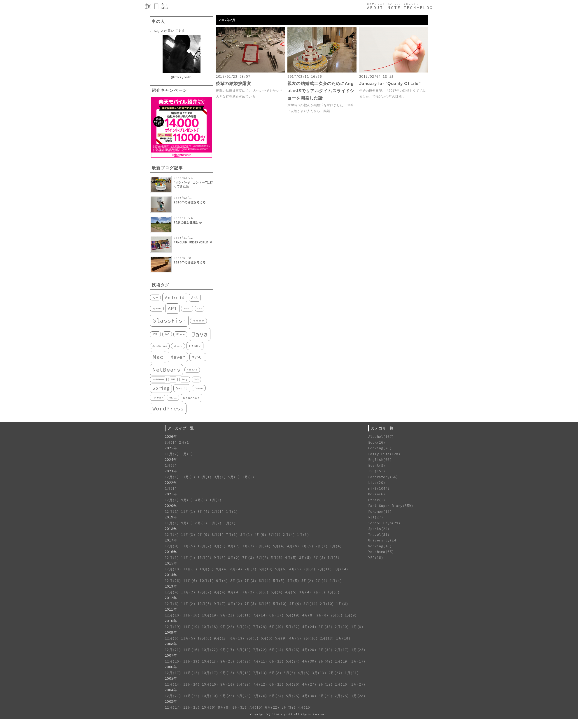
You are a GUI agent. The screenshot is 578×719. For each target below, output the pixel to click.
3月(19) (326, 684)
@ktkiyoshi (181, 77)
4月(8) (293, 546)
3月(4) (305, 592)
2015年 (171, 563)
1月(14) (341, 569)
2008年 (171, 644)
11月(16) (191, 650)
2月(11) (325, 569)
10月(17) (210, 673)
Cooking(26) (380, 448)
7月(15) (256, 707)
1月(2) (171, 465)
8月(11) (244, 615)
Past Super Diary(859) (390, 506)
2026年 (171, 436)
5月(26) (293, 650)
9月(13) (221, 638)
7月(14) (260, 615)
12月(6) (172, 604)
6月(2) (262, 557)
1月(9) (351, 615)
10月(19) (210, 615)
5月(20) (293, 684)
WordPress (168, 408)
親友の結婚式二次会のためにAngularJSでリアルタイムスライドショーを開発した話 (320, 90)
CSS (199, 308)
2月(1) (185, 442)
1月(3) (216, 500)
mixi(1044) (379, 488)
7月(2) (248, 592)
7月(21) (260, 661)
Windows (191, 398)
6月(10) (266, 569)
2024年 (171, 459)
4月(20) (309, 650)
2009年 (171, 632)
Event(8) (376, 465)
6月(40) (276, 627)
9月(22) (227, 627)
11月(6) (190, 580)
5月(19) (293, 615)
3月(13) (319, 673)
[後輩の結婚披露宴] (250, 71)
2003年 (171, 701)
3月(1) (171, 442)
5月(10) (280, 604)
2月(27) (336, 673)
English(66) (380, 459)
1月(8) (342, 604)
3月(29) (326, 696)
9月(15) (227, 673)
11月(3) (188, 534)
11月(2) (172, 454)
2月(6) (337, 615)
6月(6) (262, 592)
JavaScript (159, 345)
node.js (192, 369)
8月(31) (239, 707)
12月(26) (173, 580)
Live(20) (376, 482)
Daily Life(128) (384, 454)
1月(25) (358, 650)
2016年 (171, 552)
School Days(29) (384, 523)
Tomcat (198, 387)
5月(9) (281, 638)
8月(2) (234, 557)
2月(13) (327, 638)
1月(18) (343, 638)
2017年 (171, 540)
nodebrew (158, 379)
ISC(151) (376, 471)
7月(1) (232, 534)
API (172, 308)
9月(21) (227, 615)
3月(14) (310, 604)
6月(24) (263, 546)
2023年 (171, 471)
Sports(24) (379, 529)
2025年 (171, 448)
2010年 (171, 621)
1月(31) (352, 673)
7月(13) (260, 673)
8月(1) (201, 523)
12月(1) (172, 477)
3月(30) (326, 650)
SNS (196, 379)
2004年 (171, 690)
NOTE (394, 7)
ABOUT (375, 7)
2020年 (171, 506)
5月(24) (293, 661)
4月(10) (305, 707)
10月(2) (205, 546)
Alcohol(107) (381, 436)
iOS (167, 334)
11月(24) (191, 684)
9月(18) (227, 684)
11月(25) (191, 707)
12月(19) (173, 627)
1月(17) (358, 661)
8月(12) (235, 604)
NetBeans (166, 369)
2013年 (171, 586)
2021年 (171, 494)
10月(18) (210, 627)
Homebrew (198, 320)
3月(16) (310, 638)
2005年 (171, 678)
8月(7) (234, 546)
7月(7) (248, 546)
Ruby (185, 379)
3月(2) (307, 580)
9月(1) (220, 477)
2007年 (171, 655)
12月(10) (173, 569)
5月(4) (279, 546)
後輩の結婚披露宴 (233, 83)
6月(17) (276, 615)
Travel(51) (379, 534)
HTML (155, 334)
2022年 (171, 482)
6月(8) (275, 673)
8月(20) (244, 684)
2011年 (171, 609)
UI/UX (173, 397)
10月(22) (210, 650)
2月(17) (342, 650)
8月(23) (244, 661)
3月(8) (309, 569)
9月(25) (227, 661)
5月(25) (293, 696)
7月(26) (260, 696)
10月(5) (205, 604)
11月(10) (191, 615)
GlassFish (169, 320)
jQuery (178, 345)
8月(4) (204, 511)
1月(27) (358, 684)
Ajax (155, 297)
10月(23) (210, 661)
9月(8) (224, 707)
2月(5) (319, 557)
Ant (194, 297)
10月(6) (207, 569)
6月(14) (276, 650)
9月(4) (222, 569)
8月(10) (244, 650)
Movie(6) (376, 494)
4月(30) (309, 661)
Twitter (157, 397)
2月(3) (322, 546)
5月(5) (279, 580)
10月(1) (205, 477)
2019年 (171, 517)
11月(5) (188, 546)
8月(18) (244, 673)
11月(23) (191, 661)
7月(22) (260, 650)
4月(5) (291, 557)
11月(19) (191, 627)
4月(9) (260, 534)
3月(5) (307, 546)
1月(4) (336, 546)
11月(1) (188, 477)
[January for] (393, 71)
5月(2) (216, 523)
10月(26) (210, 684)
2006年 (171, 667)
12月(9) (172, 546)
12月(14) (173, 684)
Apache (156, 308)
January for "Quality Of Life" (390, 83)
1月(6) (334, 592)
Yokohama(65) (381, 552)
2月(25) (342, 696)
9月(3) (220, 546)
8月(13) (237, 638)
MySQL (198, 357)
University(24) (383, 540)
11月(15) (191, 673)
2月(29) (342, 661)
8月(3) (236, 580)
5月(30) (289, 707)
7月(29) (260, 627)
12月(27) (173, 696)
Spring (160, 388)
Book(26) (376, 442)
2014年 (171, 575)
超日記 (157, 6)
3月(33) (326, 627)
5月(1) (234, 477)
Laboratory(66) (383, 477)
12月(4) (172, 534)
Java (199, 334)
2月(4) (289, 534)
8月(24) (244, 627)
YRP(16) (375, 557)
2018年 (171, 529)
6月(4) (265, 580)
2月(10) (327, 604)
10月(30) (210, 696)
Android (175, 297)
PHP (173, 379)
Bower (187, 308)
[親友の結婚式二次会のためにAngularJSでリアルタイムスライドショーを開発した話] (321, 71)
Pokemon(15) (380, 511)
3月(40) (326, 661)
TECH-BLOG (418, 7)
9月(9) (204, 534)
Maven (178, 357)
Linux (195, 346)
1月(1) (187, 454)
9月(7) (220, 604)
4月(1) (201, 500)
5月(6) (277, 557)
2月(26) (342, 684)
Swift (182, 388)
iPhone (180, 334)
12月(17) (173, 673)
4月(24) (309, 627)
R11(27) (375, 517)
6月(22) (272, 707)
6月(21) (276, 661)
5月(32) (293, 627)
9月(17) (227, 650)
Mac (158, 357)
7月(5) (251, 604)
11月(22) (191, 696)
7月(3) (248, 557)
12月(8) (172, 638)
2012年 (171, 598)
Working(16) (380, 546)
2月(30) (342, 627)
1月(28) (358, 696)
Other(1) (376, 500)
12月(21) (173, 650)
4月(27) (309, 684)
